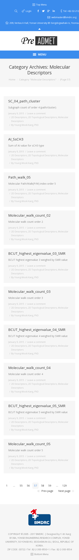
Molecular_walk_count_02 (29, 215)
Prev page (47, 491)
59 (49, 485)
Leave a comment (36, 113)
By (25, 125)
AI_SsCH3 (15, 139)
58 (42, 485)
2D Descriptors (19, 117)
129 (64, 485)
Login (28, 11)
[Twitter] (43, 11)
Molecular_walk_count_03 (29, 291)
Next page (64, 491)
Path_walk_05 (19, 177)
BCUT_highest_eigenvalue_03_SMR (36, 253)
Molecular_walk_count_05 (29, 444)
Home (12, 79)
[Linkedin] (53, 11)
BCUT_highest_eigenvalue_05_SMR (36, 406)
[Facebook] (38, 11)
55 (21, 485)
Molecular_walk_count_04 (29, 368)
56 (28, 485)
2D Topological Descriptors (42, 117)
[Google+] (48, 11)
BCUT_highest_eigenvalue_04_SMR (36, 329)
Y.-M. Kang (65, 534)
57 (35, 485)
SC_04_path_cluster (24, 101)
